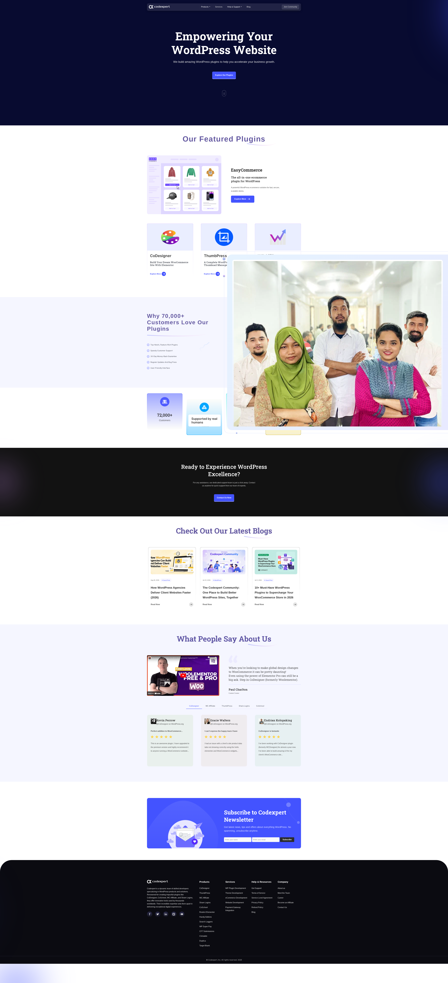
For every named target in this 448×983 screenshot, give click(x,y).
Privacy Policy (257, 903)
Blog (248, 7)
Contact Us (282, 907)
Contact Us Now (224, 498)
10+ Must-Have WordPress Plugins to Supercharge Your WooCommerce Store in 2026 (274, 592)
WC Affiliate (204, 898)
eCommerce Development (236, 898)
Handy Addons (205, 917)
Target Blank (204, 946)
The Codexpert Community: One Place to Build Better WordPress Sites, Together (221, 592)
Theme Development (234, 893)
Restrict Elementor (207, 912)
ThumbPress (204, 893)
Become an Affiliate (286, 903)
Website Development (234, 903)
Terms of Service (258, 893)
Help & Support (233, 7)
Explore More (240, 199)
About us (281, 888)
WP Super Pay (205, 926)
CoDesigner (204, 888)
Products (204, 7)
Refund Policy (257, 907)
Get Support (256, 888)
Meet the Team (284, 893)
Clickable (203, 936)
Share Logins (204, 903)
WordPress (217, 580)
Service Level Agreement (262, 898)
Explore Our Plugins (224, 75)
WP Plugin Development (235, 888)
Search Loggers (206, 922)
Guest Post (166, 580)
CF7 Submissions (206, 931)
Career (280, 898)
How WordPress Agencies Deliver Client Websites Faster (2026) (171, 592)
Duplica (202, 941)
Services (218, 7)
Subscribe (287, 840)
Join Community (290, 7)
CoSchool (203, 907)
